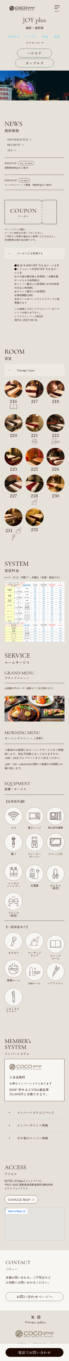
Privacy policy (35, 1322)
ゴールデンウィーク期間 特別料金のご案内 (28, 184)
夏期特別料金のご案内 (16, 167)
